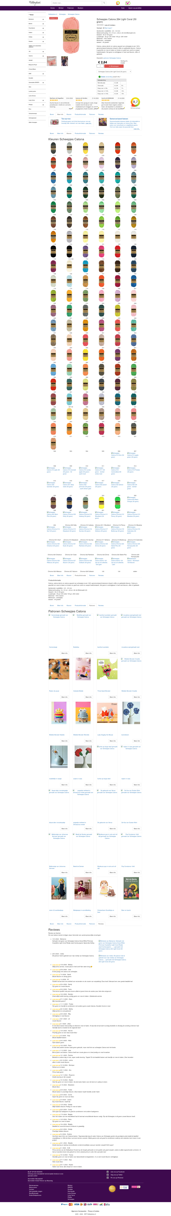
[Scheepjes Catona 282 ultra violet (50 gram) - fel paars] (117, 355)
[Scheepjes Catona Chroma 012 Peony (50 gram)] (117, 517)
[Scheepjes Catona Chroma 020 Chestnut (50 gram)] (53, 547)
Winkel (61, 8)
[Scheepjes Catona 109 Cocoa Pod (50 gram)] (53, 222)
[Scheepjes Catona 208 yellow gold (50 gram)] (69, 295)
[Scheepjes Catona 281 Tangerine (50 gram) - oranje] (101, 355)
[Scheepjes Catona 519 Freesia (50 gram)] (133, 473)
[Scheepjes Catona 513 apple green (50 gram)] (133, 458)
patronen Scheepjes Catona (112, 58)
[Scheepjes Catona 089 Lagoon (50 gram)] (85, 177)
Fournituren (32, 28)
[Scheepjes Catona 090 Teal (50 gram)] (101, 177)
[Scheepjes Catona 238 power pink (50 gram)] (133, 295)
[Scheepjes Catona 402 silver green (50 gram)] (53, 414)
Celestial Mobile (78, 691)
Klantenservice (33, 1185)
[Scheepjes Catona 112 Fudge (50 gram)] (85, 222)
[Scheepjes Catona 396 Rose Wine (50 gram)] (53, 399)
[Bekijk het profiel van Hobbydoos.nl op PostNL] (124, 1187)
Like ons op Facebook (117, 1172)
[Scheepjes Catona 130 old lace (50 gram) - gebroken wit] (69, 266)
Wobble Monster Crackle (129, 691)
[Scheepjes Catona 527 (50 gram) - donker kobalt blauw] (69, 502)
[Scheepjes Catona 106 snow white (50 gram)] (133, 236)
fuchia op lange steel (103, 779)
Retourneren (33, 1187)
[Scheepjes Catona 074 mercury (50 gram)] (69, 236)
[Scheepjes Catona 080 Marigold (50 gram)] (133, 148)
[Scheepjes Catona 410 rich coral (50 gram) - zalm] (53, 429)
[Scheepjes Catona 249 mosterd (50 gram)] (85, 325)
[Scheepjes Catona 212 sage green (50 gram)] (85, 295)
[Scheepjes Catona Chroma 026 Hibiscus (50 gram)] (53, 564)
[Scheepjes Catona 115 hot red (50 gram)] (117, 251)
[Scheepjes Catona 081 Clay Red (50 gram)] (53, 162)
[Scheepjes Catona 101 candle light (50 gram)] (101, 236)
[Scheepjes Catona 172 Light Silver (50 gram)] (53, 281)
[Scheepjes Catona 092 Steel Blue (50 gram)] (133, 177)
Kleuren (69, 114)
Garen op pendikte (134, 8)
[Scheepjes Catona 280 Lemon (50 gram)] (85, 355)
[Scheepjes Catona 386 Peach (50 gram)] (85, 369)
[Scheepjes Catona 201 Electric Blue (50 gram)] (133, 281)
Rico (30, 109)
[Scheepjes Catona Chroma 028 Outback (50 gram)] (85, 564)
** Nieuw (31, 14)
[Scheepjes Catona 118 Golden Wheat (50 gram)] (133, 222)
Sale (122, 8)
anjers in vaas (77, 779)
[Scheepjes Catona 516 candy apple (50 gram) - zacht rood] (85, 473)
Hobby (30, 37)
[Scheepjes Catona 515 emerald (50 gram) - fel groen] (69, 473)
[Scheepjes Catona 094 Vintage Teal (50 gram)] (69, 192)
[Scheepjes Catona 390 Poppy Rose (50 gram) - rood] (53, 384)
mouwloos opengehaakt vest (130, 647)
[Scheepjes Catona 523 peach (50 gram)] (101, 488)
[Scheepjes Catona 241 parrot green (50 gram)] (69, 310)
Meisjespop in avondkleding (82, 910)
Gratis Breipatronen (35, 1195)
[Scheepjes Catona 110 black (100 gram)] (69, 251)
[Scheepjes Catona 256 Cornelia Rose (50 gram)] (85, 340)
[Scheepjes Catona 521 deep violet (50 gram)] (69, 488)
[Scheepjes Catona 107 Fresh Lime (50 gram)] (117, 207)
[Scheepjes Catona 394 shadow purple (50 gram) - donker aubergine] (117, 384)
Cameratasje (53, 647)
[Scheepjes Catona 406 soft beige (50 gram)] (101, 414)
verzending (107, 77)
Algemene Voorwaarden (78, 1211)
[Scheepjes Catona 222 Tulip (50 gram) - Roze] (101, 295)
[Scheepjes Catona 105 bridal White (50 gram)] (117, 236)
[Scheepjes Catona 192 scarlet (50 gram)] (117, 281)
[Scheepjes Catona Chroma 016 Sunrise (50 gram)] (85, 532)
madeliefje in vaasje (55, 779)
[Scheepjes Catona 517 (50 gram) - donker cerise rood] (101, 473)
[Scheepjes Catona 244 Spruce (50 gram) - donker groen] (101, 310)
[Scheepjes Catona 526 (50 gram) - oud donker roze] (53, 502)
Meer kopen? (108, 28)
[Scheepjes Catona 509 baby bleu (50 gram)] (69, 458)
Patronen (70, 8)
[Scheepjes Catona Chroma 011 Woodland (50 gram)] (101, 517)
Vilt (29, 51)
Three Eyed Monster (103, 691)
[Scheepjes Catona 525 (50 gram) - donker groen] (133, 488)
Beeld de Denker (78, 866)
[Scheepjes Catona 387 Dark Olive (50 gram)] (101, 369)
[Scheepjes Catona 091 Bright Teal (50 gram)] (117, 177)
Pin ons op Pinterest (117, 1178)
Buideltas (76, 647)
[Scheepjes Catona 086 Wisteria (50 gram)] (133, 162)
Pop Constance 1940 (128, 866)
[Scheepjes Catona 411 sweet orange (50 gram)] (69, 429)
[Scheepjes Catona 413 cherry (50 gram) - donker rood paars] (101, 429)
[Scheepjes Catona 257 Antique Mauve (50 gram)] (101, 340)
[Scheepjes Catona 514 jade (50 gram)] (53, 473)
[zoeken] (104, 3)
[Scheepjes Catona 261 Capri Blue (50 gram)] (133, 340)
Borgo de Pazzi (33, 64)
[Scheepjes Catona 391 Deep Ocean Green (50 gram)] (69, 384)
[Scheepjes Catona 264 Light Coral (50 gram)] (69, 355)
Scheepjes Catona (73, 14)
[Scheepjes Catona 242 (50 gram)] (85, 310)
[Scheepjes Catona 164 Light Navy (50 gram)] (133, 266)
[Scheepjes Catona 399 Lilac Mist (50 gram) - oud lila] (101, 399)
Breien (30, 23)
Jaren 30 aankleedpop (56, 910)
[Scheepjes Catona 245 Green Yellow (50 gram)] (117, 310)
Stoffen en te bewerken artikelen (35, 46)
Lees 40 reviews (110, 25)
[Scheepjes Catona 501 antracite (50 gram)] (133, 429)
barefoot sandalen (103, 647)
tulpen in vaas (126, 779)
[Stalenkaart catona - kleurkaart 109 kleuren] (133, 564)
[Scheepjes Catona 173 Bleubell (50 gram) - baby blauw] (69, 281)
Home (52, 8)
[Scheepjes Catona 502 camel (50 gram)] (53, 443)
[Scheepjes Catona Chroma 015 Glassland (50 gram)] (69, 532)
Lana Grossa (32, 95)
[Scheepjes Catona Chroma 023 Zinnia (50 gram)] (101, 547)
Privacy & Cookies (93, 1211)
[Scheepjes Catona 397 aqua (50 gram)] (69, 399)
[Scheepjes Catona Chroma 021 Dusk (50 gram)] (69, 547)
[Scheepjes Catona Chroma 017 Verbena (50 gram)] (101, 532)
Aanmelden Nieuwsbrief (35, 1179)
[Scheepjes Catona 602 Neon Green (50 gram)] (117, 502)
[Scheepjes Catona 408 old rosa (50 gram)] (117, 414)
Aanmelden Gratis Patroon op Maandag (40, 1181)
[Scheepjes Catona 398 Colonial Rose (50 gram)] (85, 399)
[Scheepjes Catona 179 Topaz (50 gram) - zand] (85, 281)
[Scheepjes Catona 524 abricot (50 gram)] (117, 488)
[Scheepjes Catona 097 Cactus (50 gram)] (117, 192)
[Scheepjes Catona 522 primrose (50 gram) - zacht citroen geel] (85, 488)
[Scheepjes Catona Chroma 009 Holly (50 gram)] (69, 517)
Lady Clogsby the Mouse (105, 735)
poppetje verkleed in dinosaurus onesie (79, 823)
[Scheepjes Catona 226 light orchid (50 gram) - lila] (117, 295)
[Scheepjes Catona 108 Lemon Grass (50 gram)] (133, 207)
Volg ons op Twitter (117, 1175)
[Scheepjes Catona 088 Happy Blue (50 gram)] (69, 177)
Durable (31, 78)
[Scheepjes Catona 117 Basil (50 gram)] (117, 222)
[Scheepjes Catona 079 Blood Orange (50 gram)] (117, 148)
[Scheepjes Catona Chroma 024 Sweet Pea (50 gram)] (117, 547)
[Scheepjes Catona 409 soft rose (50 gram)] (133, 414)
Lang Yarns (32, 100)
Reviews (101, 114)
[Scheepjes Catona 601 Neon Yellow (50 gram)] (101, 502)
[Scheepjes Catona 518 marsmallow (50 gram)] (117, 473)
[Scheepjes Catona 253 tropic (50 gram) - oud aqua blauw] (133, 325)
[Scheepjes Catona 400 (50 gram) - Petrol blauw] (117, 399)
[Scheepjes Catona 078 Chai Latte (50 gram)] (101, 148)
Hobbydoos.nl (52, 14)
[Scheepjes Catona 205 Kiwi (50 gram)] (53, 295)
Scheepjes (62, 14)
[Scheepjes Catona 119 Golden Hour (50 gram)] (53, 236)
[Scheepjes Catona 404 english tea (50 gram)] (85, 414)
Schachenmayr (33, 113)
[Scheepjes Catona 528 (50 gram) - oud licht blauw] (85, 502)
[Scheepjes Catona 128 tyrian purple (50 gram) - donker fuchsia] (53, 266)
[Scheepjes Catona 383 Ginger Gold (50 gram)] (133, 355)
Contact (31, 1189)
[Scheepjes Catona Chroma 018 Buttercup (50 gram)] (117, 532)
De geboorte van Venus (104, 822)
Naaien (31, 41)
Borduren (31, 19)
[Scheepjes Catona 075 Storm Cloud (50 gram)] (53, 148)
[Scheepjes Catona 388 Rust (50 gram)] (117, 369)
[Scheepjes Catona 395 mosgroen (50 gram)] (133, 384)
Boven (52, 114)
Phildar (31, 104)
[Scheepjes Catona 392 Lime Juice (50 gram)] (85, 384)
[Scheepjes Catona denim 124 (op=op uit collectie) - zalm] (117, 564)
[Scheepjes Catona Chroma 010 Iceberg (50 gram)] (85, 517)
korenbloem (125, 735)
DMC (30, 73)
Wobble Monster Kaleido (57, 735)
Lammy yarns (32, 91)
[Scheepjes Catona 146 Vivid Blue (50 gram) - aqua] (85, 266)
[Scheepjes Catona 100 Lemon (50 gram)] (85, 236)
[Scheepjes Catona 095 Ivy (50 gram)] (85, 192)
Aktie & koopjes (33, 122)
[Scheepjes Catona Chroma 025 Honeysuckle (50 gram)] (133, 547)
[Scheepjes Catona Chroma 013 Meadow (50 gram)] (133, 517)
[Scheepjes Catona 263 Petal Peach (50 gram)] (53, 355)
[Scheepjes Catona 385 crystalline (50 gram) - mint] (69, 369)
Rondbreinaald (33, 1193)
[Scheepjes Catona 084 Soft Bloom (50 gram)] (101, 162)
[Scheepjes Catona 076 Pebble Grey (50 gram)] (69, 148)
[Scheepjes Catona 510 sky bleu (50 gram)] (85, 458)
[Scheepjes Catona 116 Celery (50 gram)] (101, 222)
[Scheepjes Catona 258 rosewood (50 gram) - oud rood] (117, 340)
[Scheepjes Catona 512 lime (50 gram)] (117, 458)
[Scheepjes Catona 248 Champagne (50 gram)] (69, 325)
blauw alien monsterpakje (57, 822)
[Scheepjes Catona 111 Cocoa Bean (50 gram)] (69, 222)
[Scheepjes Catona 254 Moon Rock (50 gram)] (53, 340)
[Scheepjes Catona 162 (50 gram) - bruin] (117, 266)
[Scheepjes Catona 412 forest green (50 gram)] (85, 429)
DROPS (70, 1187)
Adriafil (30, 60)
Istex (30, 87)
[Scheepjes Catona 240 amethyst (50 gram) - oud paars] (53, 310)
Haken (30, 32)
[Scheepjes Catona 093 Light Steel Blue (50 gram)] (53, 192)
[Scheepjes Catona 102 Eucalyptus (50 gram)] (69, 207)
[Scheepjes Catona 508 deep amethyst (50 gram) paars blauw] (53, 458)
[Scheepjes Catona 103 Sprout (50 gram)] (85, 207)
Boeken (80, 8)
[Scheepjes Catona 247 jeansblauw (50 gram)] (53, 325)
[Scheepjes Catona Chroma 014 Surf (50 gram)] (53, 532)
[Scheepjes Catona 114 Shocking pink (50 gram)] (101, 251)
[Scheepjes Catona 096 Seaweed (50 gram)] (101, 192)
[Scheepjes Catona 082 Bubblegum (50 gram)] (69, 162)
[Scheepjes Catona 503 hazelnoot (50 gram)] (69, 443)
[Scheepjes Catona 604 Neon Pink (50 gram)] (53, 517)
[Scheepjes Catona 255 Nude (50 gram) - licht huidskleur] (69, 340)
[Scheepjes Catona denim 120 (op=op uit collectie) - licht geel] (101, 564)
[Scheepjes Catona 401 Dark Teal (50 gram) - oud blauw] (133, 399)
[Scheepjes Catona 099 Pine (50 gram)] (53, 207)
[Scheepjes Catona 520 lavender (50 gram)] (53, 488)
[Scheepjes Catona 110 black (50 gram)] (53, 251)
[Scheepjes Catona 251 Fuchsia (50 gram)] (101, 325)
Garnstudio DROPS (34, 82)
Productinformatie (80, 114)
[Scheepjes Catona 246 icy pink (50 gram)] (133, 310)
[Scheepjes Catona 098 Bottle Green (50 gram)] (133, 192)
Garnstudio (71, 1191)
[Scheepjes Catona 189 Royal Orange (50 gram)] (101, 281)
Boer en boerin (126, 910)
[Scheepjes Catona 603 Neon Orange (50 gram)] (133, 502)
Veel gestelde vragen (35, 1191)
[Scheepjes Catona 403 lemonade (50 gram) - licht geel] (69, 414)
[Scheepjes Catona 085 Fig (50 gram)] (117, 162)
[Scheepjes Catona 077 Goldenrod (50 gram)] (85, 148)
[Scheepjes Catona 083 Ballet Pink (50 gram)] (85, 162)
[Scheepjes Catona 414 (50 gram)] (117, 429)
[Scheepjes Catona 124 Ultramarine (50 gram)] (133, 251)
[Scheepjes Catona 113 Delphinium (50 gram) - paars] (85, 251)
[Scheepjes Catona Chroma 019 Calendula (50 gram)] (133, 532)
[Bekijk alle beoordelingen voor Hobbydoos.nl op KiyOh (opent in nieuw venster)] (119, 3)
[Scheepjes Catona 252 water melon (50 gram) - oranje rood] (117, 325)
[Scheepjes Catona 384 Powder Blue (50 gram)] (53, 369)
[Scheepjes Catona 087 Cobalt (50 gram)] (53, 177)
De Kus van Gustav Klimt (129, 822)
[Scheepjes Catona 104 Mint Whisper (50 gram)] (101, 207)
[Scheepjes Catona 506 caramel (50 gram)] (117, 443)
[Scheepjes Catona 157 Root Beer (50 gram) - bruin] (101, 266)
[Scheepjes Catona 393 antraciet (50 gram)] (101, 384)
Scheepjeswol (32, 118)
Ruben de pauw (54, 691)
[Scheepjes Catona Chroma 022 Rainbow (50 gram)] (85, 547)
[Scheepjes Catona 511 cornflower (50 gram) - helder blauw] (101, 458)
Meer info (60, 114)
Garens (31, 56)
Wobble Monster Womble (81, 735)
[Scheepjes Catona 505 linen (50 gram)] (101, 443)
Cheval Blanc (32, 69)
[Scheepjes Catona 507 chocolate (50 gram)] (133, 443)
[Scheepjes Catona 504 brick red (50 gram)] (85, 443)
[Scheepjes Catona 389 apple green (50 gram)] (133, 369)
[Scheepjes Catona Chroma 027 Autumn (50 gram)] (69, 564)
